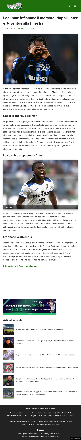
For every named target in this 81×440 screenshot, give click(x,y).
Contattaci (56, 424)
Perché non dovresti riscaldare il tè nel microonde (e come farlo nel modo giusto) (47, 368)
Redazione (30, 408)
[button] (69, 6)
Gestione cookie (75, 438)
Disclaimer (51, 408)
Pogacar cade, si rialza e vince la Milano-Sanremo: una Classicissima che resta (46, 355)
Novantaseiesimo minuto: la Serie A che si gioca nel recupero (39, 329)
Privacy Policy (40, 408)
